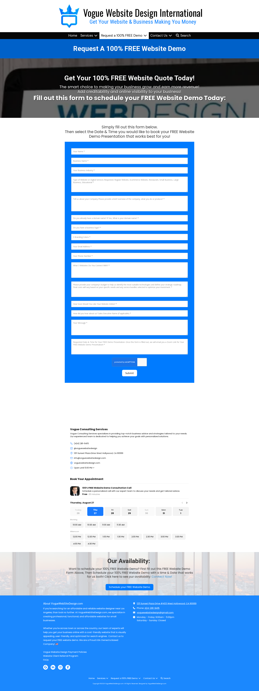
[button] (95, 511)
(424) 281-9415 (81, 443)
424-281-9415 (151, 608)
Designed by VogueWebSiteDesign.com (152, 684)
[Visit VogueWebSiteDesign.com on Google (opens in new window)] (45, 667)
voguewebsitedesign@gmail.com (155, 612)
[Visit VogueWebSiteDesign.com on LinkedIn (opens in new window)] (53, 667)
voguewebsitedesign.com (87, 462)
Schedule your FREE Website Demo (129, 587)
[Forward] (187, 503)
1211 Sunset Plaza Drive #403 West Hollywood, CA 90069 (166, 603)
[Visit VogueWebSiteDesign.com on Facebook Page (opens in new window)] (67, 667)
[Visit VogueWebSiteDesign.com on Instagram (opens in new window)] (60, 667)
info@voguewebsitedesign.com (90, 458)
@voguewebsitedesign (85, 448)
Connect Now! (162, 577)
